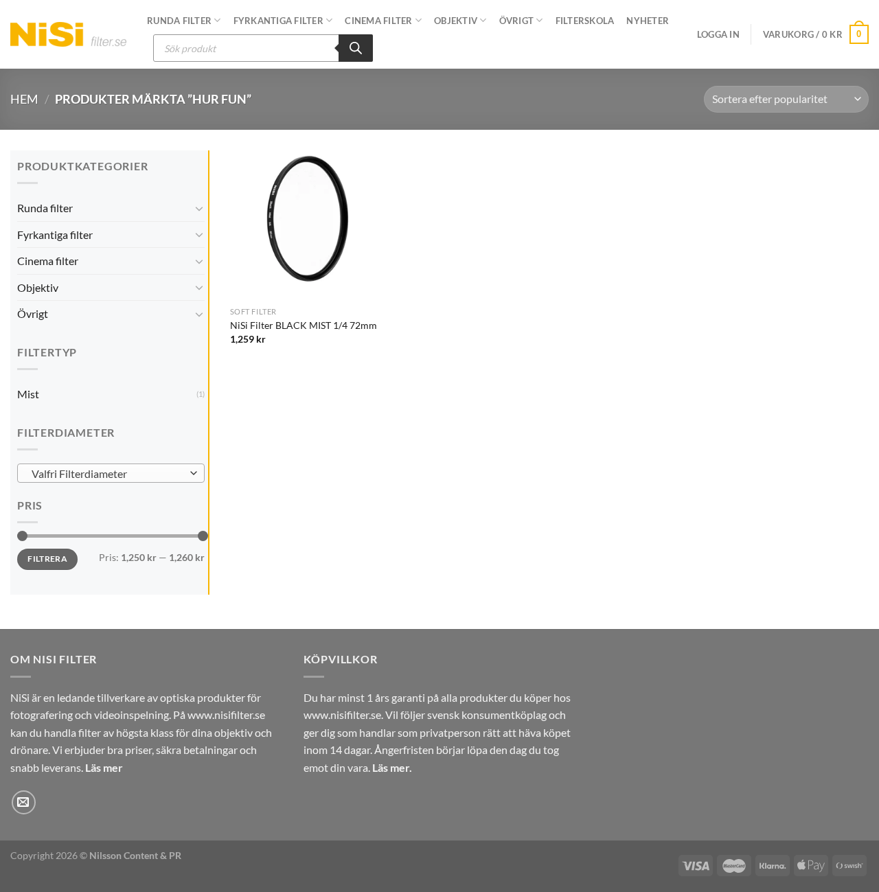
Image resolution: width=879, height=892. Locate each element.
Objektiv (455, 20)
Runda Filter (179, 20)
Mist (28, 393)
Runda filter (45, 207)
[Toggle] (199, 208)
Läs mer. (392, 767)
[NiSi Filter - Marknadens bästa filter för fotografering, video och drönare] (68, 34)
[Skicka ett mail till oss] (24, 802)
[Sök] (356, 48)
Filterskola (585, 20)
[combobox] (111, 473)
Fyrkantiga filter (278, 20)
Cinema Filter (378, 20)
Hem (24, 98)
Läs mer (104, 767)
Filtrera (47, 558)
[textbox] (108, 473)
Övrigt (516, 20)
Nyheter (647, 20)
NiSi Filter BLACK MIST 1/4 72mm (303, 325)
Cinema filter (47, 260)
